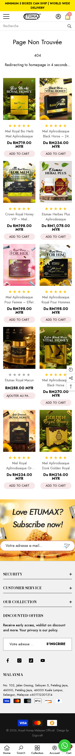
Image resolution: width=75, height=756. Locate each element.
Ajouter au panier (20, 395)
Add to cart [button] (19, 153)
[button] (58, 16)
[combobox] (35, 26)
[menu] (6, 16)
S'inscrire (55, 644)
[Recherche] (69, 26)
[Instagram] (19, 660)
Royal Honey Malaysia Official (36, 730)
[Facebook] (7, 660)
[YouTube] (42, 660)
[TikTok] (31, 660)
